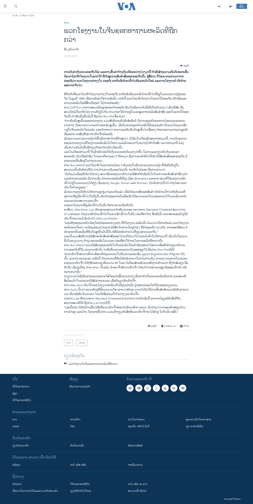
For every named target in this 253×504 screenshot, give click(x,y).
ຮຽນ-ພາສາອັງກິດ (194, 426)
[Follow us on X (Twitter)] (156, 388)
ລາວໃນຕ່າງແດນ (136, 419)
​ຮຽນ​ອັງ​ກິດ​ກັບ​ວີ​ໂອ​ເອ (80, 491)
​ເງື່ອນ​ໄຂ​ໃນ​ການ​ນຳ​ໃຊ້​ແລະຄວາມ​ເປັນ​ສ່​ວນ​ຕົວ (35, 491)
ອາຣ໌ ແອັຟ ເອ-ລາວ (137, 484)
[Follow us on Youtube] (138, 388)
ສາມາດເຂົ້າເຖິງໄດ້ (137, 491)
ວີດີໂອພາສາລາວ (20, 387)
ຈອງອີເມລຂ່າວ (135, 465)
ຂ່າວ (66, 22)
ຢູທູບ (15, 393)
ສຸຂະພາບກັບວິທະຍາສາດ (198, 419)
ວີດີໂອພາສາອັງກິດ (21, 400)
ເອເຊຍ (15, 426)
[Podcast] (173, 388)
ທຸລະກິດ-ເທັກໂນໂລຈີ (138, 426)
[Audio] (219, 6)
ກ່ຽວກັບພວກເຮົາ (20, 446)
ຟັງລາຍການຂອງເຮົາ (79, 387)
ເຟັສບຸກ (16, 465)
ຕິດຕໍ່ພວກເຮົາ (77, 446)
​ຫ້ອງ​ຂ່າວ (17, 484)
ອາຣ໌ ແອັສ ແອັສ (78, 465)
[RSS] (165, 388)
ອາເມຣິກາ (75, 419)
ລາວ (14, 419)
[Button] (184, 65)
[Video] (230, 6)
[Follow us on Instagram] (147, 388)
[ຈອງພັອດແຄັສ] (182, 388)
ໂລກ (72, 426)
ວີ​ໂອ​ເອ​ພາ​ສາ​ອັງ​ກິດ (80, 484)
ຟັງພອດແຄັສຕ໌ (135, 446)
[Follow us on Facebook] (130, 388)
